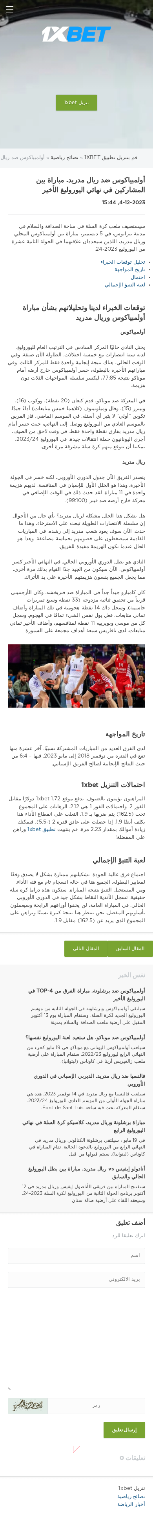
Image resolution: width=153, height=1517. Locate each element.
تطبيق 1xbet (41, 829)
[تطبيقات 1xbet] (76, 34)
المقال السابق (130, 949)
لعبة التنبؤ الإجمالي (125, 285)
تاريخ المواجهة (130, 270)
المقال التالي (86, 949)
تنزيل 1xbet (76, 103)
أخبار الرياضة (131, 1504)
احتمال (138, 277)
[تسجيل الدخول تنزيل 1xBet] (143, 9)
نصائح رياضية (131, 1497)
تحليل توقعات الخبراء (122, 262)
